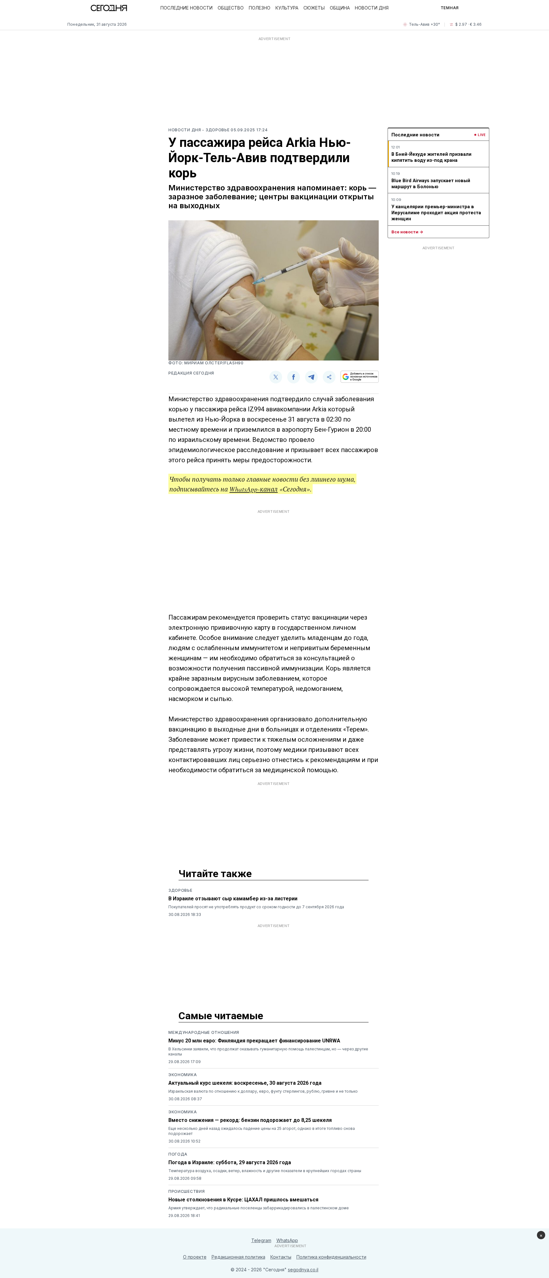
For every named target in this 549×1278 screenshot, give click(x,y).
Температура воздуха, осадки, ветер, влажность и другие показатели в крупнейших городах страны (264, 1170)
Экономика (182, 1074)
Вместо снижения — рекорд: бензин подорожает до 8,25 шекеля (250, 1120)
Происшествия (186, 1191)
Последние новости (186, 7)
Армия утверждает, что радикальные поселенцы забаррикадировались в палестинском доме (258, 1208)
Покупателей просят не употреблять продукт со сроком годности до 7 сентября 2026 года (256, 906)
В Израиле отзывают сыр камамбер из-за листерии (232, 899)
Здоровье (180, 890)
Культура (286, 7)
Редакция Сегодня (191, 373)
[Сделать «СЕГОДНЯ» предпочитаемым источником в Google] (360, 377)
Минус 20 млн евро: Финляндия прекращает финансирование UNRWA (254, 1041)
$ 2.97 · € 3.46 (468, 24)
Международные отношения (203, 1032)
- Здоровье (216, 129)
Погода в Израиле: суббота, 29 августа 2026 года (229, 1162)
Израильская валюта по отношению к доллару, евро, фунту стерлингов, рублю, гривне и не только (263, 1091)
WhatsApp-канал (253, 488)
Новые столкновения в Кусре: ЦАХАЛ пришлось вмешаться (243, 1200)
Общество (231, 7)
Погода (177, 1154)
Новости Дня (372, 7)
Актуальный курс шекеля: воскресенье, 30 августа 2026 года (245, 1083)
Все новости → (407, 231)
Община (340, 7)
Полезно (259, 7)
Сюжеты (314, 7)
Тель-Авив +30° (424, 24)
